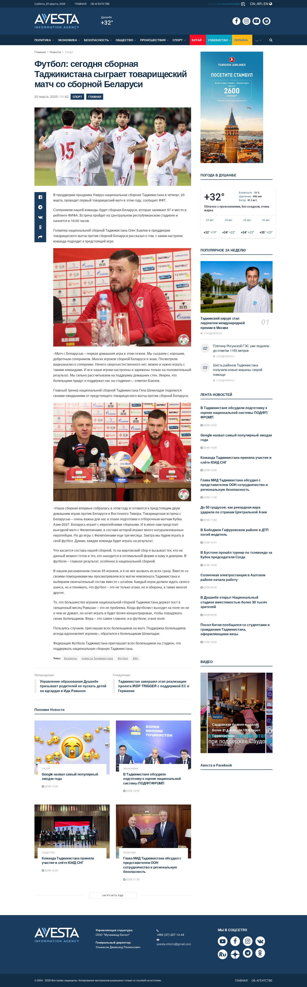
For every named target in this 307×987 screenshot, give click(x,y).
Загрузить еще (113, 895)
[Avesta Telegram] (247, 953)
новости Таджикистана (97, 658)
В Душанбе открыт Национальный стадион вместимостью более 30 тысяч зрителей (233, 602)
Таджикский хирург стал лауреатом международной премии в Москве (222, 323)
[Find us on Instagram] (246, 21)
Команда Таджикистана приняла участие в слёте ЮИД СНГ (68, 860)
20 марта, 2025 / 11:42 (51, 96)
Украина (241, 40)
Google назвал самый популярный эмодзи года (70, 776)
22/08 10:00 (210, 565)
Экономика (67, 40)
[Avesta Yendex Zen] (235, 954)
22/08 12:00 (51, 870)
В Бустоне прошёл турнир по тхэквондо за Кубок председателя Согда (236, 554)
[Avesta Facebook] (235, 941)
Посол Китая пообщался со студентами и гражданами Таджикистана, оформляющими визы (235, 629)
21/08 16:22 (210, 642)
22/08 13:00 (51, 786)
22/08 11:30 (132, 879)
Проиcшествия (153, 40)
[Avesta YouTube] (222, 941)
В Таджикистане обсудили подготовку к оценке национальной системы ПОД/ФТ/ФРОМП (152, 779)
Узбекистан (218, 40)
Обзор (46, 768)
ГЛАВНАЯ (80, 3)
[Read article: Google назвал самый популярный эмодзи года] (72, 747)
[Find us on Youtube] (256, 21)
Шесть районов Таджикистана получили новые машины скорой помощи (237, 370)
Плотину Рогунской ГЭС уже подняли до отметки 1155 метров (241, 348)
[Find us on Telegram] (266, 21)
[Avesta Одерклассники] (260, 953)
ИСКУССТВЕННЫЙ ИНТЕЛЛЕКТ (224, 4)
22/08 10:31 (210, 542)
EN (266, 3)
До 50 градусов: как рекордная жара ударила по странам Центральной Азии (233, 509)
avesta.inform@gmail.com (174, 944)
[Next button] (270, 713)
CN (252, 3)
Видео (217, 722)
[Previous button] (203, 713)
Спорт (178, 40)
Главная (40, 52)
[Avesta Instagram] (247, 941)
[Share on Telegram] (40, 207)
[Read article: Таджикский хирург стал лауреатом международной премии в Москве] (236, 287)
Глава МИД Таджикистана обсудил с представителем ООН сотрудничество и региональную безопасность (152, 865)
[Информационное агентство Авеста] (56, 21)
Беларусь (70, 658)
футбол (123, 658)
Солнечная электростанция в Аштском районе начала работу (232, 577)
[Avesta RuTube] (222, 954)
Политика (42, 40)
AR (259, 3)
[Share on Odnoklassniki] (40, 227)
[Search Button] (271, 40)
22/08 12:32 (132, 790)
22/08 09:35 (210, 587)
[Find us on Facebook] (236, 21)
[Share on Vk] (40, 217)
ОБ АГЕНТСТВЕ (100, 3)
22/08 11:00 (210, 520)
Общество (124, 40)
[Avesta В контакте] (260, 941)
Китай (197, 40)
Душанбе (106, 17)
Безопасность (96, 40)
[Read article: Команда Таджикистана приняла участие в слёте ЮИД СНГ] (72, 831)
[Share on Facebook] (40, 197)
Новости (55, 52)
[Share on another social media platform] (40, 237)
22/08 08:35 (210, 614)
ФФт (135, 658)
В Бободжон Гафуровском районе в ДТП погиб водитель (234, 532)
